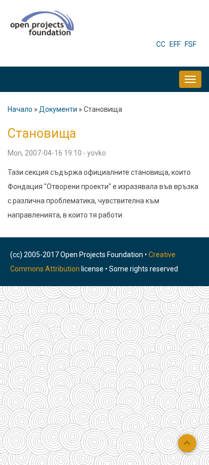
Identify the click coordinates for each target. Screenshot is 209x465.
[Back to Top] (187, 443)
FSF (190, 44)
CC (160, 44)
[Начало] (42, 22)
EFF (175, 44)
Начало (20, 109)
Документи (58, 109)
